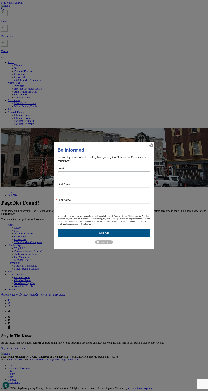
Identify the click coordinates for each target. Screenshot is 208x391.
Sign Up (104, 233)
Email (61, 168)
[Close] (151, 145)
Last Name (64, 200)
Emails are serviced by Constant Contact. (79, 223)
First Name (64, 184)
